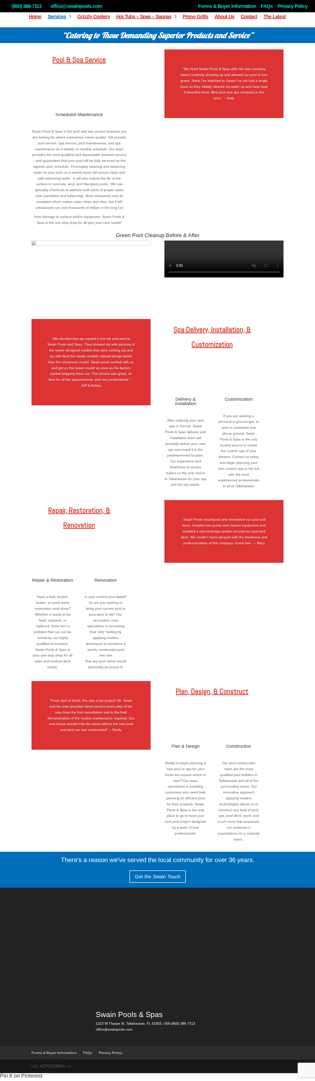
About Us (224, 17)
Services (57, 17)
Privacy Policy (293, 6)
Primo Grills (195, 17)
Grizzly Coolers (93, 17)
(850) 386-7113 (26, 6)
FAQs (267, 6)
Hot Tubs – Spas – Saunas (143, 17)
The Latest (275, 17)
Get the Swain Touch (157, 876)
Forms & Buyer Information (227, 6)
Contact (249, 17)
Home (35, 17)
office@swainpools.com (114, 1029)
